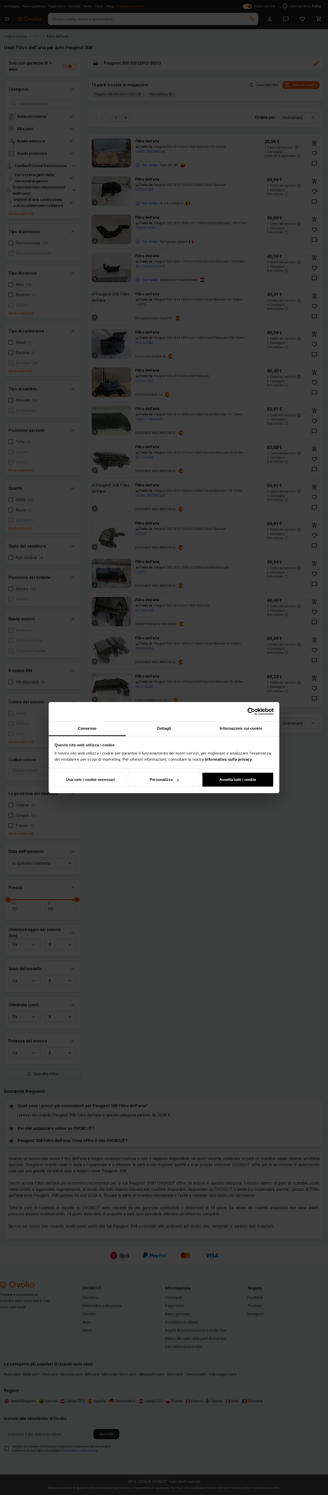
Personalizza (161, 779)
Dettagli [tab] (164, 728)
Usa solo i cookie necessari (90, 779)
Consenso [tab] (87, 728)
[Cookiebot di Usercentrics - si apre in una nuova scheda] (251, 711)
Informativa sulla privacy (228, 759)
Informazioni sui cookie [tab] (241, 728)
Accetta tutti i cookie (237, 779)
